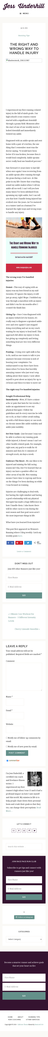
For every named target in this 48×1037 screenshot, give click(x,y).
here (20, 536)
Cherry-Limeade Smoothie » (27, 629)
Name (9, 697)
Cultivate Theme (22, 1024)
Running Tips (24, 35)
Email (9, 710)
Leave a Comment (24, 551)
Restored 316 (39, 1024)
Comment (10, 661)
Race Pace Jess (24, 6)
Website (9, 724)
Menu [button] (26, 13)
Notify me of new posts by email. (22, 746)
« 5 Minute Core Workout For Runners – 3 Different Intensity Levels (22, 617)
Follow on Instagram (25, 917)
